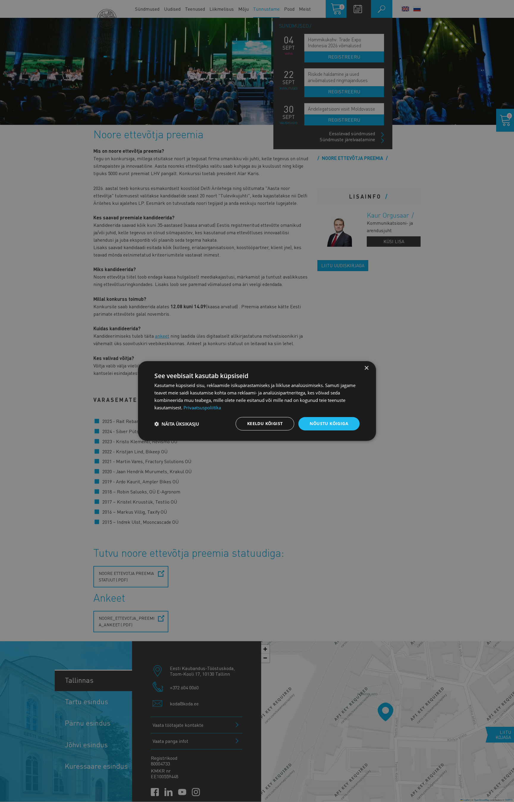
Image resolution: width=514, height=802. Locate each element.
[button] (176, 424)
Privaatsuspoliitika (202, 408)
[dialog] (257, 401)
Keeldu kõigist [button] (265, 423)
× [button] (366, 368)
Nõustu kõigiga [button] (329, 423)
